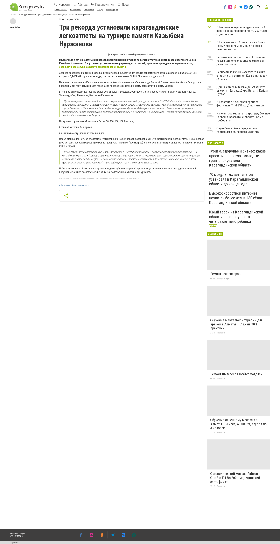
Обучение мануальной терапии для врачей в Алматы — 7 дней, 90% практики (236, 324)
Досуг (126, 4)
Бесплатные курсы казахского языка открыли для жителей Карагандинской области (241, 75)
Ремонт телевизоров (225, 274)
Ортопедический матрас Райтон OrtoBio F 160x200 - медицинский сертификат (235, 478)
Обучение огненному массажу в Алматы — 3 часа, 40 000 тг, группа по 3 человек (238, 424)
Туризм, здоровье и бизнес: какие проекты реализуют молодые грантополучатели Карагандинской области (237, 158)
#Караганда (64, 185)
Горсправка (89, 9)
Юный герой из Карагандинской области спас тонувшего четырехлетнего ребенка (236, 217)
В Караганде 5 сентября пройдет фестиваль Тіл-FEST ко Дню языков (240, 103)
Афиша (83, 4)
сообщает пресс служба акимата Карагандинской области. (93, 66)
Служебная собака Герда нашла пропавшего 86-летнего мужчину (237, 130)
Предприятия (104, 4)
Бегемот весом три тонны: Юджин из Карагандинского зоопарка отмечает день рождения (240, 60)
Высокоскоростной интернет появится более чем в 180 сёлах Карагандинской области (236, 198)
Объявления (75, 9)
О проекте (14, 543)
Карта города (112, 9)
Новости (64, 4)
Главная (13, 15)
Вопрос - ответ (61, 9)
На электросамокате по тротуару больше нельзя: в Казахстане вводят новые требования (243, 117)
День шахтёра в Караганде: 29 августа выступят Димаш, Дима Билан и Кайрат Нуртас (242, 90)
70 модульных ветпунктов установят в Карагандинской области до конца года (233, 179)
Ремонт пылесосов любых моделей (236, 374)
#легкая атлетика (80, 185)
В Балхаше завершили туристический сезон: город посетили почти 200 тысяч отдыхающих (242, 31)
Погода (100, 9)
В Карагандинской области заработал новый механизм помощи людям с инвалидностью (240, 46)
